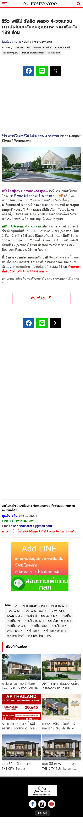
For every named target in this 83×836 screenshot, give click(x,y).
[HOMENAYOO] (39, 4)
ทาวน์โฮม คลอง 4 (34, 621)
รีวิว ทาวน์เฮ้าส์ (15, 636)
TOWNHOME (57, 611)
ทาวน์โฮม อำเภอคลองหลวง (33, 52)
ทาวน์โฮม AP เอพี (62, 47)
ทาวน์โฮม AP (13, 621)
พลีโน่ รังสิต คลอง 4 (54, 631)
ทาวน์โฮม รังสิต (39, 626)
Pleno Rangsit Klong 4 (34, 606)
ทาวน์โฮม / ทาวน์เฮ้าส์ (42, 47)
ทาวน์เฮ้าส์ (31, 616)
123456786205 (25, 521)
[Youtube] (51, 804)
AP (16, 606)
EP (28, 47)
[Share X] (55, 71)
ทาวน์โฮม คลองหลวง (59, 621)
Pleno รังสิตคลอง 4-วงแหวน (33, 195)
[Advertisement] (41, 358)
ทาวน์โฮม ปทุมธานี (10, 52)
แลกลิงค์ (42, 813)
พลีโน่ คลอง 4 (14, 631)
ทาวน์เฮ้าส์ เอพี (49, 616)
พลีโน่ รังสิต (32, 631)
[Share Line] (42, 71)
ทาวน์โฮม (66, 616)
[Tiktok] (42, 804)
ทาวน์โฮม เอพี (59, 626)
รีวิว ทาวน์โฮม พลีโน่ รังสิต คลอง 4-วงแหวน (30, 136)
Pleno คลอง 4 (59, 606)
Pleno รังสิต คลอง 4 (35, 611)
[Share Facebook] (28, 71)
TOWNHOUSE (14, 616)
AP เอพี (19, 47)
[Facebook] (32, 804)
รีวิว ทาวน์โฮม (54, 52)
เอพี (49, 636)
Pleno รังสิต (13, 611)
